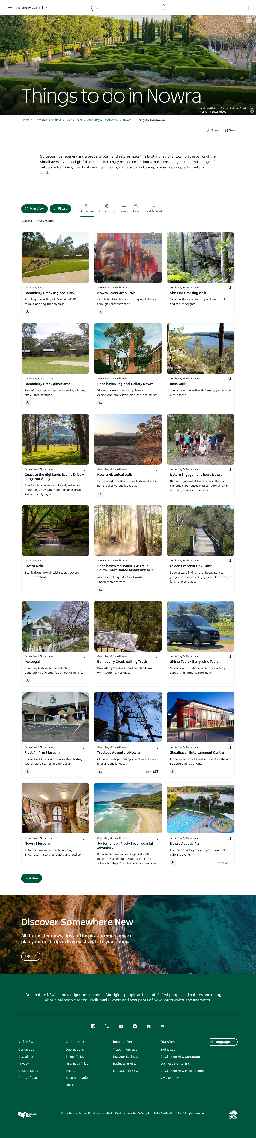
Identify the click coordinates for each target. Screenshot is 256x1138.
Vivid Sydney (169, 1077)
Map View (37, 208)
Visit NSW (25, 1042)
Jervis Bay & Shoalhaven (102, 120)
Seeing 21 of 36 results (38, 220)
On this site (75, 1042)
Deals (70, 1084)
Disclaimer (26, 1056)
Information (122, 1042)
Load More (31, 878)
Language (222, 1042)
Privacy (23, 1063)
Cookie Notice (28, 1070)
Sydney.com (169, 1049)
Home (25, 120)
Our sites (167, 1042)
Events (70, 1070)
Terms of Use (27, 1077)
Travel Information (126, 1049)
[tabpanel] (128, 57)
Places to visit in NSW (48, 120)
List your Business (125, 1056)
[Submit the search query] (96, 7)
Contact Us (26, 1049)
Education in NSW (125, 1070)
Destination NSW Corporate (180, 1056)
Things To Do (75, 1056)
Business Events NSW (175, 1063)
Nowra (127, 120)
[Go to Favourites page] (247, 7)
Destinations (75, 1049)
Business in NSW (124, 1063)
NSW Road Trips (77, 1063)
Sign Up (30, 956)
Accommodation (78, 1077)
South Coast (74, 120)
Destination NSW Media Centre (182, 1070)
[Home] (28, 7)
